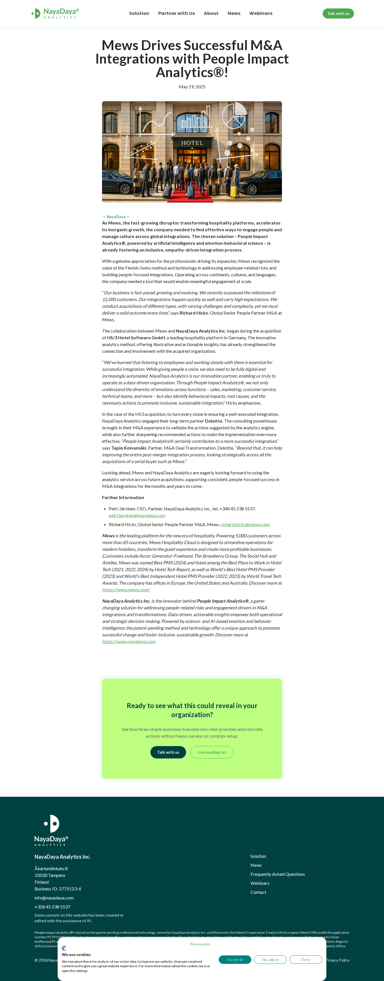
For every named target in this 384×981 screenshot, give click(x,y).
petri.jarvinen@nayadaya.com (137, 515)
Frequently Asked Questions (277, 874)
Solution (139, 13)
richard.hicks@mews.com (245, 524)
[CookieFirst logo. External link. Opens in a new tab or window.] (64, 948)
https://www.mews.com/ (126, 589)
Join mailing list (212, 752)
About (211, 13)
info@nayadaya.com (54, 897)
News (234, 13)
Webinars (260, 13)
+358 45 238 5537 (52, 906)
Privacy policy (200, 944)
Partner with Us (176, 13)
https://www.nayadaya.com (128, 641)
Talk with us (338, 13)
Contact (258, 892)
